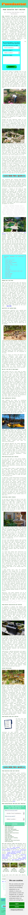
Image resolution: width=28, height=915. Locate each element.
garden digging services (14, 852)
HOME (11, 7)
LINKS (14, 7)
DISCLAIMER (24, 7)
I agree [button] (17, 903)
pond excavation (14, 754)
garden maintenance (12, 853)
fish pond (10, 285)
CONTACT (20, 7)
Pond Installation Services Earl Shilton (13, 803)
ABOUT (17, 7)
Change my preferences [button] (17, 909)
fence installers (6, 849)
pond (12, 72)
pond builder (22, 29)
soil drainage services (18, 859)
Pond (3, 232)
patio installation (12, 848)
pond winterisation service (17, 477)
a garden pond (10, 787)
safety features (14, 107)
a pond (24, 35)
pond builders (19, 243)
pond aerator (23, 608)
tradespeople (18, 860)
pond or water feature (13, 161)
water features (22, 80)
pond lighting (8, 450)
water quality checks (15, 749)
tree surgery (16, 847)
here (14, 801)
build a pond (7, 846)
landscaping (23, 849)
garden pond (14, 143)
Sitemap (3, 899)
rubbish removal (22, 858)
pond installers (6, 248)
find (7, 773)
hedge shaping (5, 854)
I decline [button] (17, 906)
